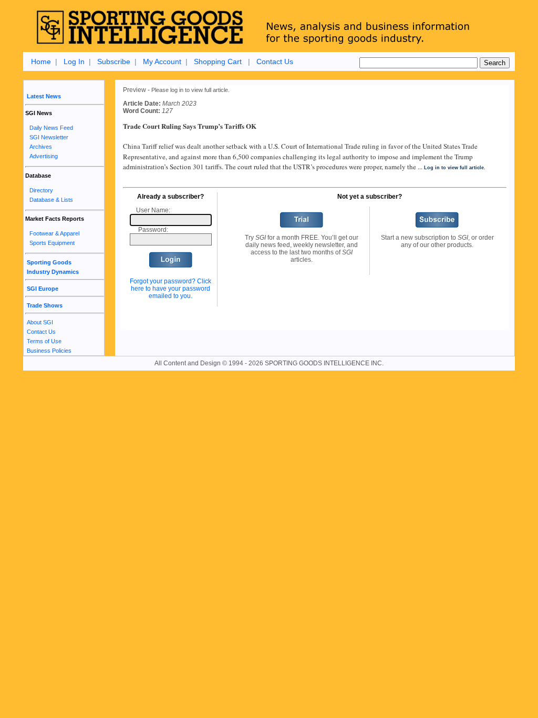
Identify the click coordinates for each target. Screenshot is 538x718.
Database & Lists (51, 200)
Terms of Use (44, 341)
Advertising (43, 156)
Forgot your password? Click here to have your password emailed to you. (170, 289)
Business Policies (49, 350)
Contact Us (274, 61)
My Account (162, 61)
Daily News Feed (51, 128)
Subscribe (113, 61)
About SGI (40, 322)
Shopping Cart (218, 61)
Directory (41, 190)
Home (41, 61)
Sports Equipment (52, 243)
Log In (74, 61)
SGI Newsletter (48, 137)
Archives (40, 146)
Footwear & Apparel (54, 233)
